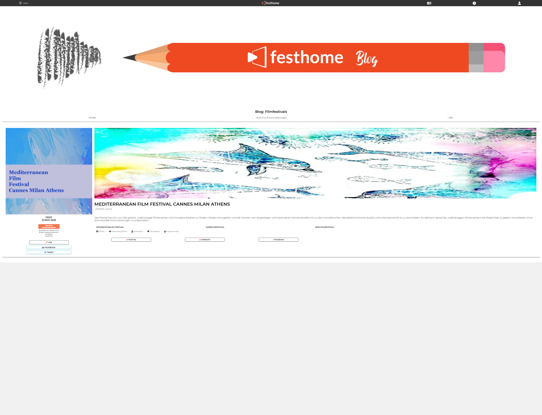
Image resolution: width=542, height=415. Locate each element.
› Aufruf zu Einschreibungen (271, 117)
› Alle (450, 117)
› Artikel (92, 117)
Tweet (50, 252)
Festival (132, 240)
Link (50, 242)
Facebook (50, 247)
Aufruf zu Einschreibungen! (49, 226)
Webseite (205, 240)
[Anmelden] (519, 3)
